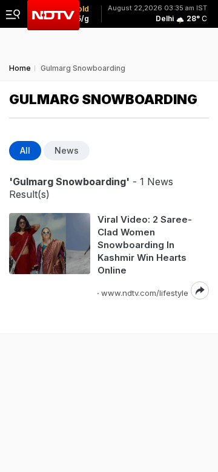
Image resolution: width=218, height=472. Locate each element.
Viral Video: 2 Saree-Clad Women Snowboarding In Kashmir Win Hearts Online (144, 245)
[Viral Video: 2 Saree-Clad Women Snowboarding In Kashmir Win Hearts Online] (49, 256)
